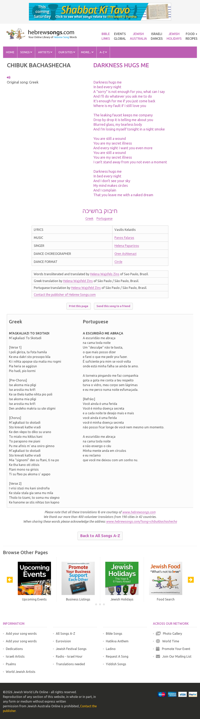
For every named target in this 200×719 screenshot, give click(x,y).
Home (10, 52)
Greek (89, 218)
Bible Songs (114, 633)
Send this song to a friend (113, 306)
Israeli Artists (15, 656)
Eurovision (63, 641)
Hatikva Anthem (117, 641)
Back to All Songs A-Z (100, 535)
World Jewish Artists (20, 671)
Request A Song (117, 656)
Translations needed (70, 664)
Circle (118, 261)
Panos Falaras (124, 237)
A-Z (102, 52)
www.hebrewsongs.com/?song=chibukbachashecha (141, 521)
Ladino (111, 649)
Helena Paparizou (126, 245)
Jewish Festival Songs (71, 649)
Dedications (14, 649)
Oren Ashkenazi (125, 253)
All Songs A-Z (65, 633)
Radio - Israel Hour (69, 656)
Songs (25, 52)
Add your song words (21, 633)
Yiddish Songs (116, 664)
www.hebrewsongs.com (138, 512)
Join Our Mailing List (175, 656)
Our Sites (65, 52)
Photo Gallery (171, 633)
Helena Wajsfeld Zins (78, 281)
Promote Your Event (175, 649)
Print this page (78, 306)
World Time (169, 641)
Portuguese (104, 218)
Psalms (11, 664)
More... (86, 52)
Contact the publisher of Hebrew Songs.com (65, 294)
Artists (44, 52)
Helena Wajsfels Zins (104, 274)
